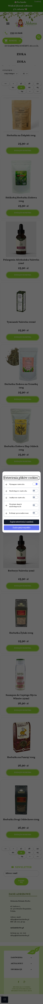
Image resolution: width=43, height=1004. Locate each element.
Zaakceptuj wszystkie (21, 527)
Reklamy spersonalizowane (19, 513)
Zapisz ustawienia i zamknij (21, 522)
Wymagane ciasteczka (16, 484)
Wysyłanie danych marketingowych (15, 505)
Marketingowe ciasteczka (18, 491)
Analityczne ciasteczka (17, 498)
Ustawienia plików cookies (21, 478)
